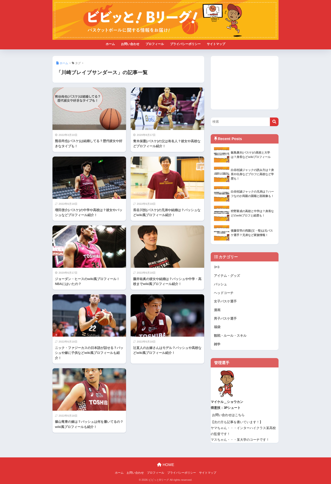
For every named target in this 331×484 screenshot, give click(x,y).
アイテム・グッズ (227, 276)
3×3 (216, 267)
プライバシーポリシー (185, 44)
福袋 (217, 327)
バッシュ (220, 284)
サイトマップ (216, 44)
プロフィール (155, 44)
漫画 (217, 310)
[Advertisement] (245, 82)
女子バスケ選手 (225, 301)
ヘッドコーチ (224, 293)
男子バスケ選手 (225, 318)
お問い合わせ (130, 44)
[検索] (274, 122)
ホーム (110, 44)
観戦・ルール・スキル (230, 335)
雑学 (217, 344)
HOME (167, 465)
